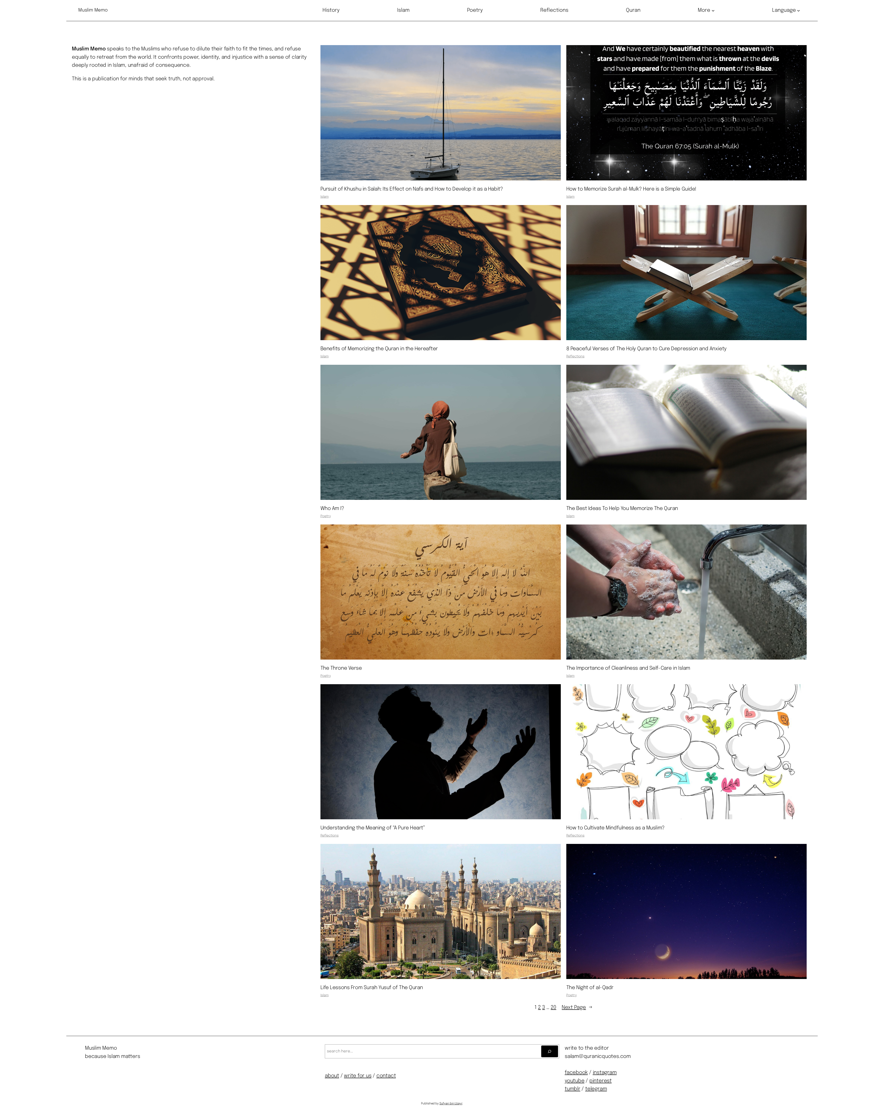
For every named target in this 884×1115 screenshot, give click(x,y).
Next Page (577, 1007)
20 (553, 1007)
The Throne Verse (341, 668)
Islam (324, 196)
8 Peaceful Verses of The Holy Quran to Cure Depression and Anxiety (646, 348)
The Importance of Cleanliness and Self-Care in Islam (628, 668)
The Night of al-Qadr (590, 987)
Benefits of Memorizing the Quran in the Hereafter (379, 348)
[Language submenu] (798, 10)
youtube (574, 1080)
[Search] (549, 1051)
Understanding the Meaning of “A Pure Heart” (372, 828)
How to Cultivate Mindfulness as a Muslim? (615, 828)
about (332, 1075)
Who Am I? (332, 508)
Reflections (575, 356)
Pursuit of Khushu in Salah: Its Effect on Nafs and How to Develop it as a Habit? (411, 189)
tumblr (572, 1089)
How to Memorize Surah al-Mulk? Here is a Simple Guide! (631, 189)
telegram (596, 1089)
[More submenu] (713, 10)
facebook (576, 1072)
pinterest (600, 1080)
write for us (357, 1075)
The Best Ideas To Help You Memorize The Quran (622, 508)
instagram (605, 1072)
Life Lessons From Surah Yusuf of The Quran (371, 987)
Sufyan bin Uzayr (450, 1103)
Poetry (325, 516)
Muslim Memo (93, 10)
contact (386, 1075)
